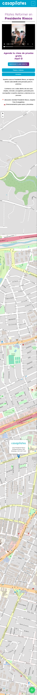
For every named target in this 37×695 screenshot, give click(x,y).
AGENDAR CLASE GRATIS (18, 64)
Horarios (18, 74)
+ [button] (2, 113)
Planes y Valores (18, 70)
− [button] (2, 116)
